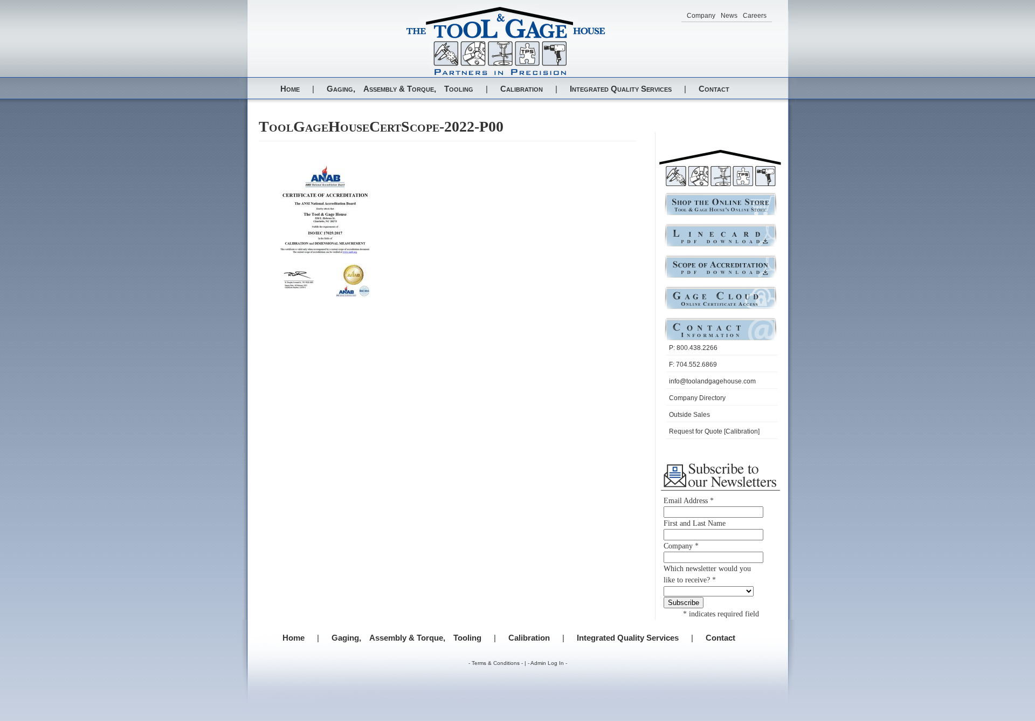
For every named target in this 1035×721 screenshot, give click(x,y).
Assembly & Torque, (399, 88)
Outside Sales (689, 414)
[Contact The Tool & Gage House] (721, 339)
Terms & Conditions (496, 663)
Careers (755, 15)
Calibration (521, 88)
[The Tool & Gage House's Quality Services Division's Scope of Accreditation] (721, 277)
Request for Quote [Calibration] (714, 431)
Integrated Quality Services (621, 88)
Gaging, (341, 88)
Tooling (458, 88)
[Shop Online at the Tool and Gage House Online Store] (721, 214)
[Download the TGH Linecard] (721, 246)
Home (290, 88)
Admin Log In (547, 663)
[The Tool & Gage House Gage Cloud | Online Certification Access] (721, 308)
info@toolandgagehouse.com (712, 381)
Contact (714, 88)
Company (701, 15)
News (729, 15)
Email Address (689, 501)
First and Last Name (695, 523)
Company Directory (697, 398)
